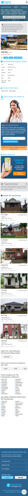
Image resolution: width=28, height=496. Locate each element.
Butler (17, 412)
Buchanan (18, 407)
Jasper (17, 406)
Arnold (3, 390)
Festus (3, 392)
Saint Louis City (19, 403)
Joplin (17, 387)
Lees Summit (5, 387)
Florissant (18, 381)
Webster (18, 411)
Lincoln (3, 412)
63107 (25, 368)
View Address (6, 54)
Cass (17, 409)
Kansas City (18, 379)
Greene (3, 406)
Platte (17, 415)
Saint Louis (7, 356)
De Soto (18, 392)
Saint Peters (5, 393)
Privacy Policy (20, 492)
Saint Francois (19, 414)
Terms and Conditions (10, 492)
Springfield (4, 384)
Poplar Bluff (4, 389)
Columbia (4, 385)
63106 (15, 368)
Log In (7, 477)
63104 (5, 368)
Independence (19, 382)
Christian (4, 411)
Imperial (18, 390)
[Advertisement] (14, 430)
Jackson (17, 401)
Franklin (4, 407)
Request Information (10, 141)
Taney (3, 415)
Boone (3, 409)
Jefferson (4, 403)
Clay (3, 404)
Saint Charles (19, 385)
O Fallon (18, 389)
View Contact (12, 91)
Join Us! (20, 477)
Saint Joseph (19, 384)
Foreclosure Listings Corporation (17, 490)
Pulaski (3, 414)
